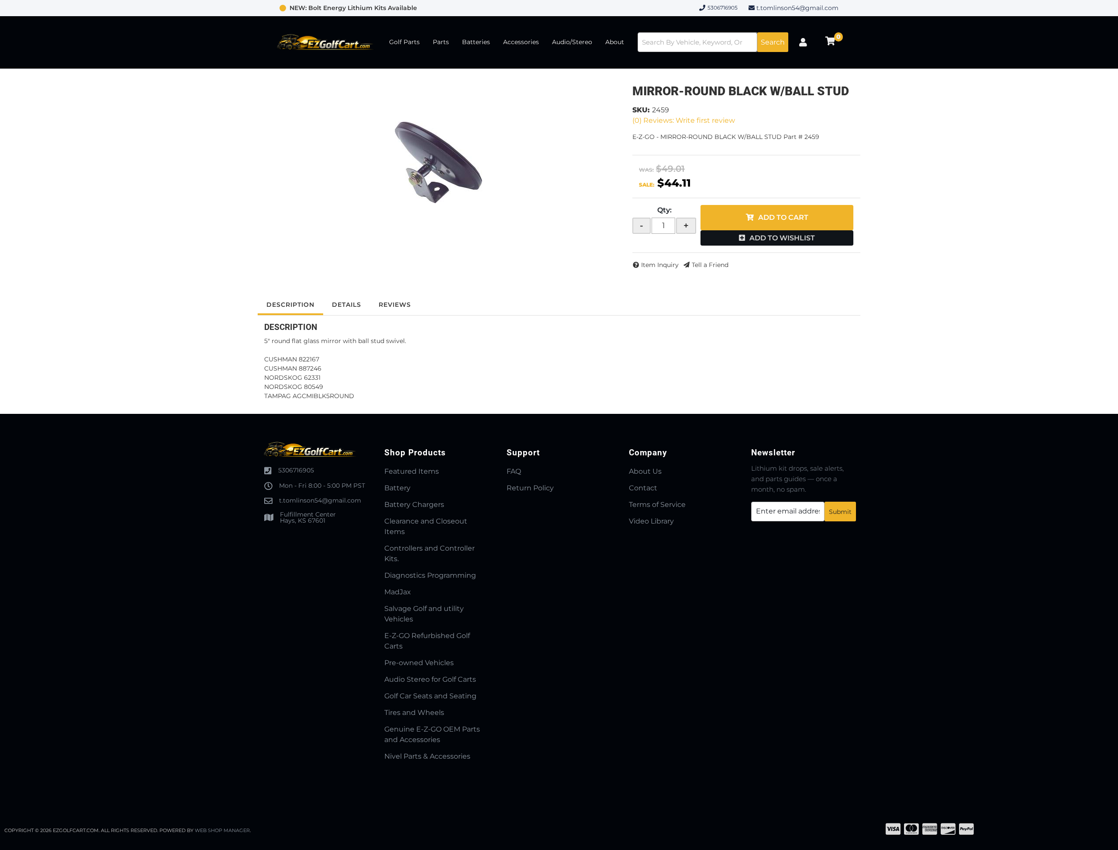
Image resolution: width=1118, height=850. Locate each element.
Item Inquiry (660, 265)
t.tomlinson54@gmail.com (797, 8)
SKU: (641, 110)
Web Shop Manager (222, 830)
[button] (713, 42)
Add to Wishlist (782, 238)
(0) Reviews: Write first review (683, 120)
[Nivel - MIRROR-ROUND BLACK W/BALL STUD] (438, 162)
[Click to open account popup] (803, 42)
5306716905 (296, 470)
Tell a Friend (710, 265)
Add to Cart (783, 217)
